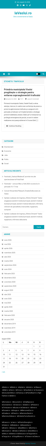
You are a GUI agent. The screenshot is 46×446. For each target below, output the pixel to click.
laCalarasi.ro (25, 407)
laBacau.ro (13, 428)
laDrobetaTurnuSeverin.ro (26, 416)
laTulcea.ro (29, 436)
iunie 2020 (8, 299)
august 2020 (8, 290)
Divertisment (8, 147)
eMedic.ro (5, 387)
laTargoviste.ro (32, 434)
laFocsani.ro (6, 410)
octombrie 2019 (9, 332)
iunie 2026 (8, 240)
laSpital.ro (21, 387)
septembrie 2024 (10, 265)
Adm (21, 99)
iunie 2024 (8, 269)
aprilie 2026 (8, 248)
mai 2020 (7, 303)
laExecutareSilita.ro (9, 393)
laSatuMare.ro (33, 431)
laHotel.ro (29, 387)
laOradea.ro (6, 413)
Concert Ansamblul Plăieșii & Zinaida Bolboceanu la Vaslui (22, 192)
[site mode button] (38, 74)
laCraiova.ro (17, 405)
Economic (7, 151)
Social (6, 163)
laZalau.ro (36, 436)
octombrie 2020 (9, 282)
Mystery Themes (30, 443)
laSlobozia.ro (21, 434)
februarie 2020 (9, 315)
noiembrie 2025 (9, 253)
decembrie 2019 (10, 324)
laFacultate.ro (28, 390)
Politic (6, 159)
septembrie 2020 (10, 286)
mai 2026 (7, 244)
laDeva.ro (33, 407)
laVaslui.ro (23, 13)
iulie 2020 (7, 294)
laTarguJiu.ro (7, 436)
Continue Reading (15, 126)
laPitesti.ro (15, 413)
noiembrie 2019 (9, 328)
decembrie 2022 (10, 278)
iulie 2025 (7, 257)
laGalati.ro (26, 405)
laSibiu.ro (5, 434)
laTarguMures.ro (18, 436)
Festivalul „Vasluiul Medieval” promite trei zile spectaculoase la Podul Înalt (20, 178)
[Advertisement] (23, 47)
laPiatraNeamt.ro (32, 393)
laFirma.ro (19, 390)
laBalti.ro (12, 396)
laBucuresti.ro (17, 402)
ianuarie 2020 (9, 319)
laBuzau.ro (17, 407)
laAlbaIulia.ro (14, 425)
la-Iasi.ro (14, 422)
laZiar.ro (12, 390)
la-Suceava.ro (39, 390)
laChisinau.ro (20, 393)
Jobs (6, 155)
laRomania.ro (6, 402)
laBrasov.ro (6, 422)
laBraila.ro (15, 431)
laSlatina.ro (13, 434)
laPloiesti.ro (35, 405)
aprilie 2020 (8, 307)
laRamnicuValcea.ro (9, 416)
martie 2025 (8, 261)
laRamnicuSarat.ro (26, 413)
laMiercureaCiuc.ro (26, 410)
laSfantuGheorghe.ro (25, 422)
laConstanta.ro (7, 405)
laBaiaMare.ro (23, 428)
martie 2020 (8, 311)
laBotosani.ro (6, 431)
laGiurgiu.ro (15, 410)
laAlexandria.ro (25, 425)
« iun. (3, 372)
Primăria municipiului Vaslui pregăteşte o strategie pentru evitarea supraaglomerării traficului (22, 92)
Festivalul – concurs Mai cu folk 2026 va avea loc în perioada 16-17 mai (22, 185)
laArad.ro (5, 428)
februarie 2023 (9, 273)
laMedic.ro (13, 387)
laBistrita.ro (33, 428)
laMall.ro (5, 390)
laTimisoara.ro (7, 407)
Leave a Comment (33, 99)
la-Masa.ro (37, 387)
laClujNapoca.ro (28, 402)
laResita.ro (23, 431)
